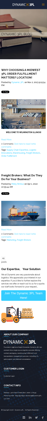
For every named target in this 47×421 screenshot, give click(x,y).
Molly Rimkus (18, 184)
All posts (3, 259)
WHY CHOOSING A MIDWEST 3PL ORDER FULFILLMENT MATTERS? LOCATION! (20, 73)
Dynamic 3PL (18, 82)
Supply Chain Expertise (17, 150)
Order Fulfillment (9, 156)
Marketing (11, 240)
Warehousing (19, 153)
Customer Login (9, 376)
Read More (6, 139)
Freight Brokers (33, 153)
